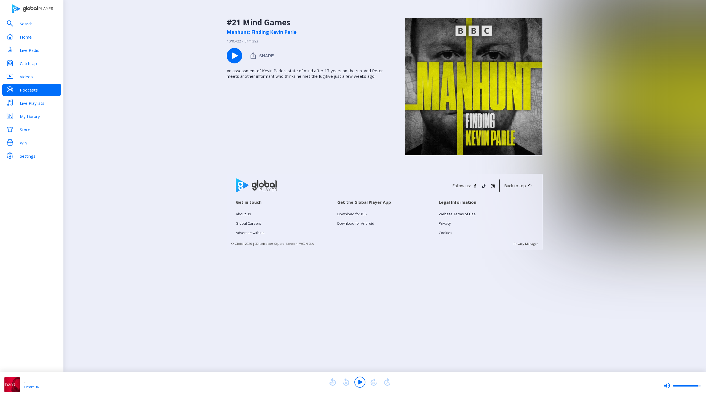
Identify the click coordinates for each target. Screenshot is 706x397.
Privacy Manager (526, 243)
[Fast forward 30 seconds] (373, 382)
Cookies (445, 232)
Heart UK (31, 386)
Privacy (445, 223)
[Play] (359, 382)
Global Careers (248, 223)
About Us (243, 213)
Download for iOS (352, 213)
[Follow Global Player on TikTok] (484, 188)
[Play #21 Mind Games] (234, 55)
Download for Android (355, 223)
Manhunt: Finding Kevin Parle (261, 32)
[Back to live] (387, 382)
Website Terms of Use (457, 213)
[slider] (682, 385)
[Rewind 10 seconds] (346, 382)
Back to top (515, 185)
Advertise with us (250, 232)
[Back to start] (332, 382)
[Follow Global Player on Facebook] (475, 188)
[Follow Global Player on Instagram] (493, 188)
